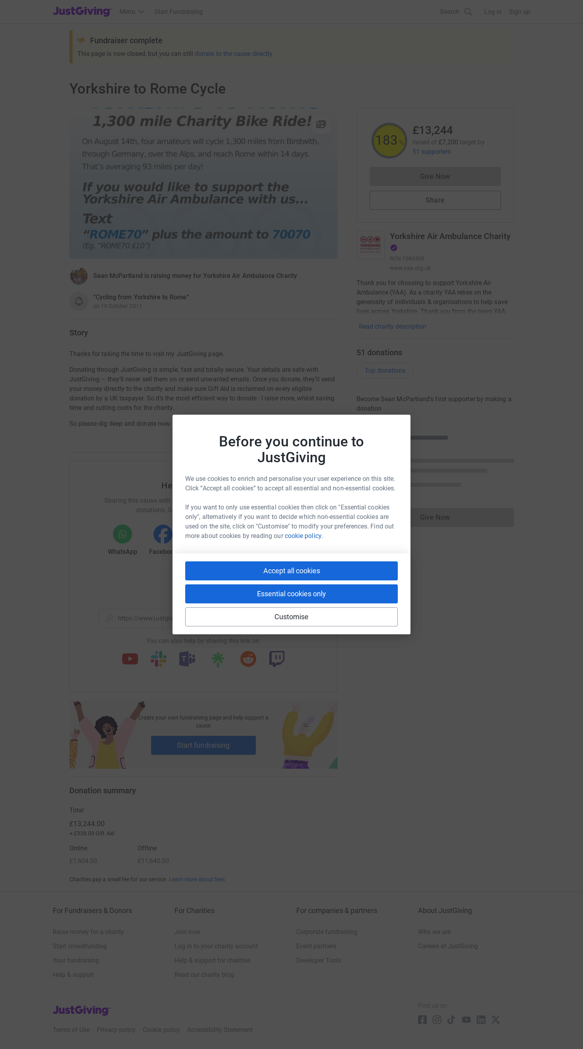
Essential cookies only (291, 594)
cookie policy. (304, 536)
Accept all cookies (291, 571)
